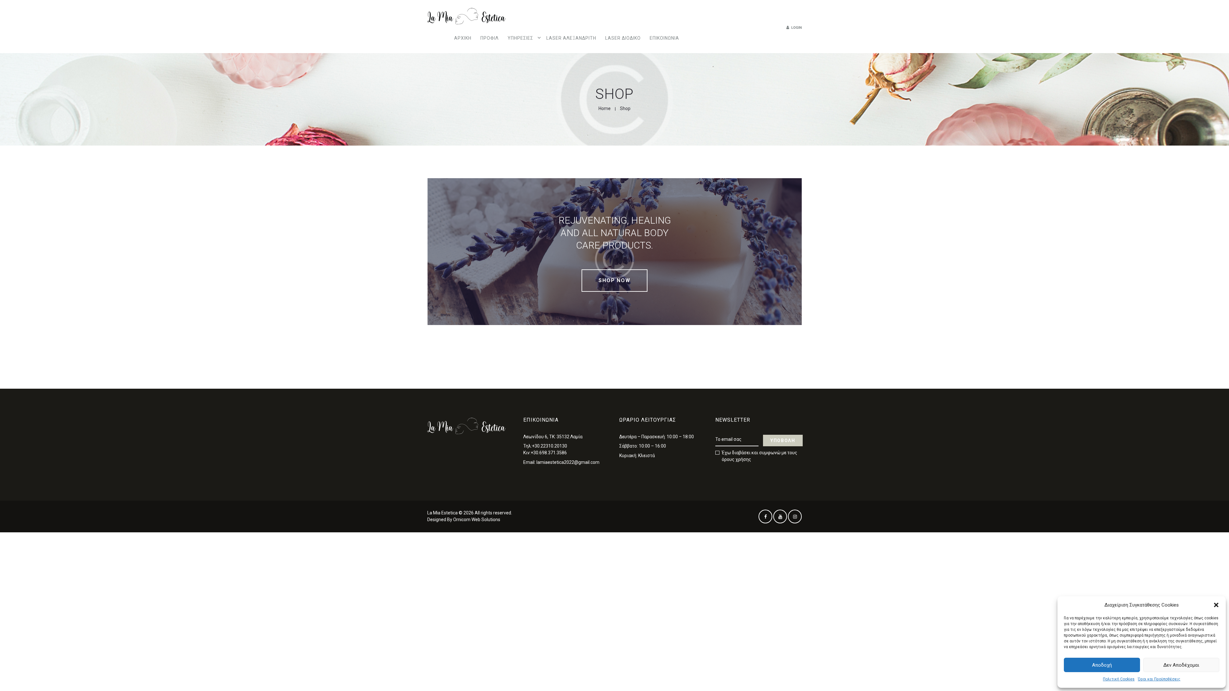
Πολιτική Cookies (1119, 679)
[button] (1216, 605)
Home (604, 108)
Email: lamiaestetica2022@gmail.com (561, 462)
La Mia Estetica (442, 512)
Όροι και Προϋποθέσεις (1159, 679)
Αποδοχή (1102, 665)
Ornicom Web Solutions (476, 519)
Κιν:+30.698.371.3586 (545, 452)
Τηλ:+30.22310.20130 (545, 446)
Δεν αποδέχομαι (1181, 665)
